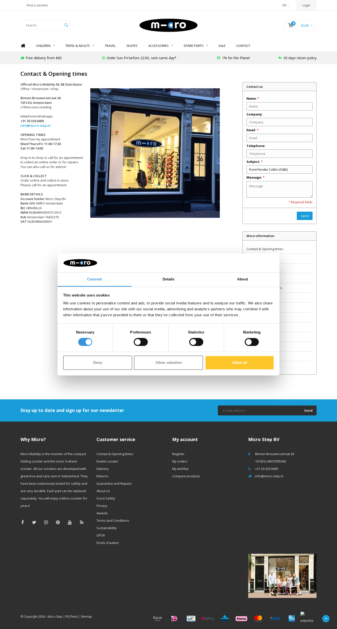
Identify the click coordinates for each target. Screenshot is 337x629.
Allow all (239, 362)
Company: (254, 114)
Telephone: (255, 146)
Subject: (254, 161)
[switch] (141, 342)
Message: (255, 177)
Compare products (186, 476)
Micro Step (55, 616)
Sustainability (256, 346)
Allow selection (168, 362)
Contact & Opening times (264, 249)
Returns (252, 278)
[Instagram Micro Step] (46, 522)
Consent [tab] (94, 279)
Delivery (252, 268)
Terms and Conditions (262, 336)
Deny (97, 362)
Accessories (158, 45)
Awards (252, 327)
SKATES (132, 45)
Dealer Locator (257, 258)
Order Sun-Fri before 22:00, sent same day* (141, 58)
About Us (253, 297)
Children (43, 45)
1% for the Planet (236, 58)
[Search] (66, 25)
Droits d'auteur (257, 366)
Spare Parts (194, 45)
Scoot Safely (255, 307)
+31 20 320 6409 (266, 468)
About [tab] (242, 279)
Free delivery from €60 (44, 58)
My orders (179, 461)
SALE (221, 45)
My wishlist (180, 468)
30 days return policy (300, 58)
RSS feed (71, 616)
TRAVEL (110, 45)
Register (178, 454)
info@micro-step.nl (35, 125)
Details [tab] (169, 279)
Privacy (251, 317)
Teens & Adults (77, 45)
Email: (252, 130)
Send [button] (305, 216)
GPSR (250, 356)
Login (306, 5)
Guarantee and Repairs (264, 288)
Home (23, 46)
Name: (252, 98)
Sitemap (86, 616)
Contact (243, 45)
